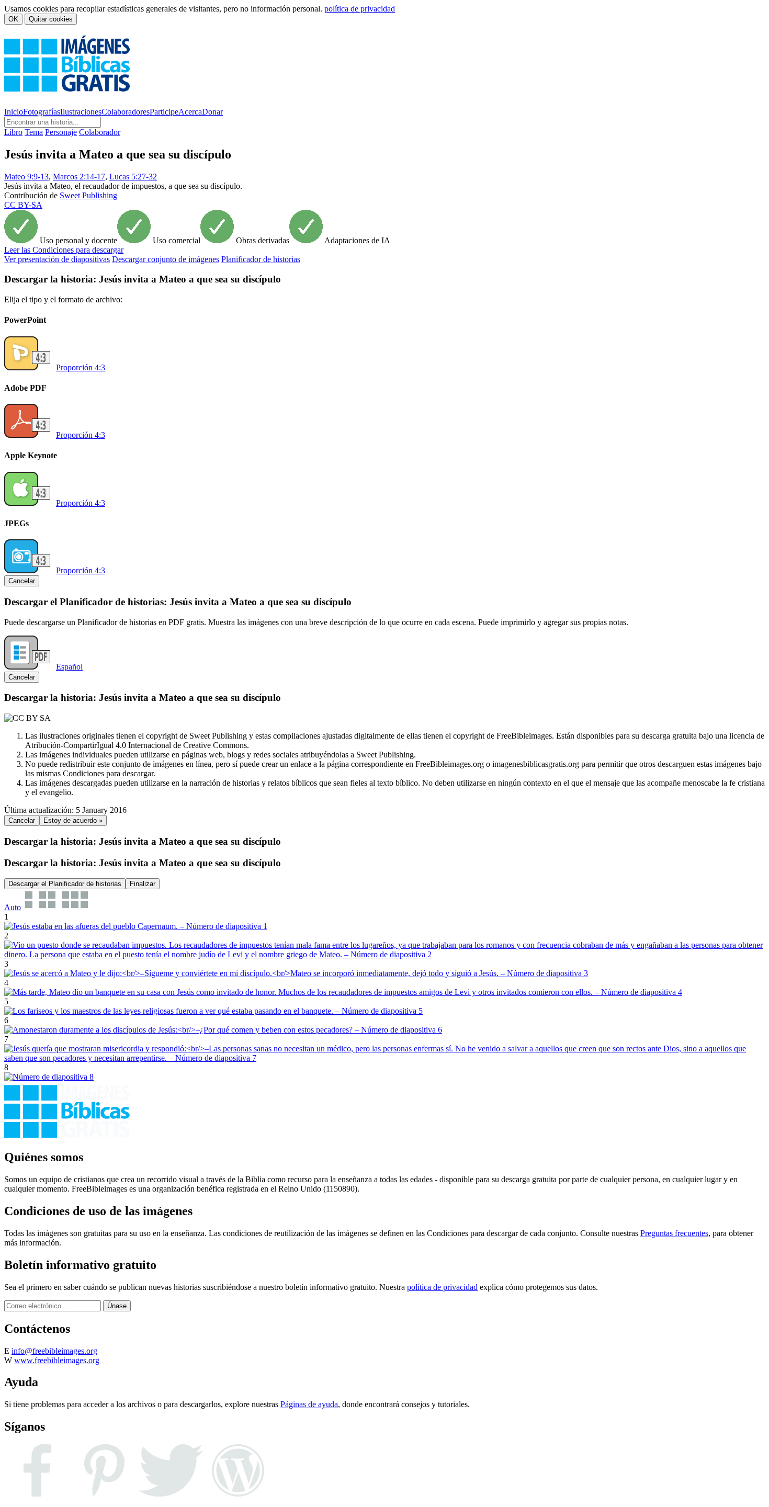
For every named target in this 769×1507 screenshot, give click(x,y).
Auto (12, 907)
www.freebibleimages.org (56, 1360)
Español (69, 666)
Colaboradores (125, 111)
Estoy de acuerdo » (73, 820)
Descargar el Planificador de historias (64, 884)
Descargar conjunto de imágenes (165, 259)
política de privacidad (359, 8)
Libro (13, 132)
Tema (34, 132)
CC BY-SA (23, 204)
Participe (164, 111)
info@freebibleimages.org (54, 1350)
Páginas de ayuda (309, 1404)
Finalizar (142, 884)
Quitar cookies (51, 19)
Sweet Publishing (88, 195)
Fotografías (41, 111)
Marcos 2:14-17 (79, 176)
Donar (212, 111)
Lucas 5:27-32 (133, 176)
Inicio (13, 111)
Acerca (190, 111)
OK (13, 19)
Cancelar (21, 581)
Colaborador (99, 132)
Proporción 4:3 (80, 367)
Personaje (61, 132)
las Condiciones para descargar (63, 249)
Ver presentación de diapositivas (57, 259)
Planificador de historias (260, 259)
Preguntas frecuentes (674, 1233)
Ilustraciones (80, 111)
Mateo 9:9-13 (26, 176)
